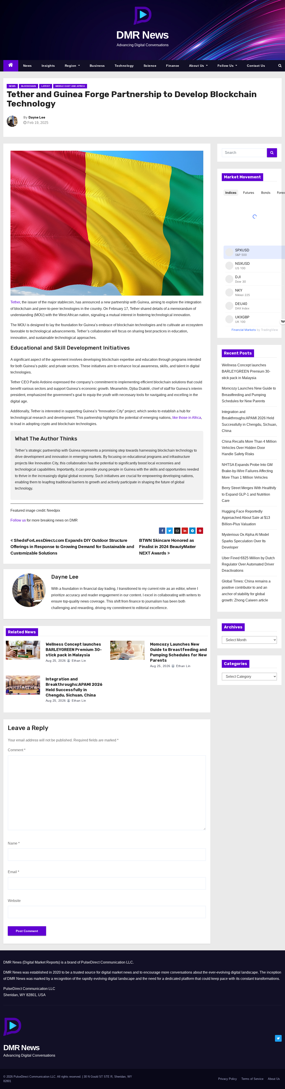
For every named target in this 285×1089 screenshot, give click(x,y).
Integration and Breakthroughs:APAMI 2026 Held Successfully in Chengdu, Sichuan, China (74, 687)
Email (13, 872)
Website (14, 901)
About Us (197, 65)
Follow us (18, 520)
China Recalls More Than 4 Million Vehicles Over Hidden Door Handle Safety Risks (249, 448)
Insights (48, 65)
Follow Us (226, 65)
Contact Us (256, 65)
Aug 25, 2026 (56, 660)
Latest (45, 86)
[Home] (10, 65)
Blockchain (28, 86)
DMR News (142, 35)
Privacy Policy (227, 1079)
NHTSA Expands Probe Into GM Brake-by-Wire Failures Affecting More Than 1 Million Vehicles (247, 471)
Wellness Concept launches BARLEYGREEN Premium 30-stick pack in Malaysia (74, 649)
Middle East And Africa (70, 86)
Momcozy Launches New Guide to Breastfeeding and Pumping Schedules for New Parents (178, 652)
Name (14, 843)
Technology (124, 65)
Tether (15, 302)
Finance (172, 65)
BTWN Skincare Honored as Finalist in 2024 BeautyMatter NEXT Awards (167, 546)
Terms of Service (252, 1079)
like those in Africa (186, 417)
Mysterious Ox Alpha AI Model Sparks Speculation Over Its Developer (245, 541)
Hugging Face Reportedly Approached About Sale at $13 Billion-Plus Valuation (246, 517)
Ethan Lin (78, 660)
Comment (16, 750)
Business (97, 65)
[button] (280, 65)
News (27, 65)
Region (71, 65)
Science (150, 65)
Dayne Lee (36, 117)
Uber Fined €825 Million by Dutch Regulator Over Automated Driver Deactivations (248, 564)
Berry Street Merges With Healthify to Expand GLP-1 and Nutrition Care (249, 494)
